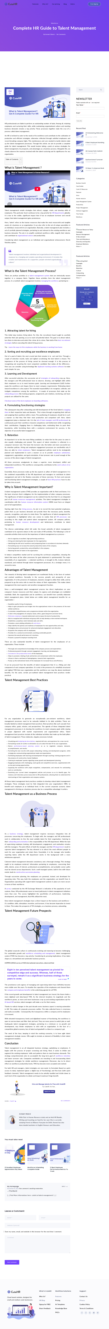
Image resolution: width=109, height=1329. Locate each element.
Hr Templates (60, 1304)
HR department (58, 847)
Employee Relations (82, 244)
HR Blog (42, 1300)
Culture (78, 270)
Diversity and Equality (83, 241)
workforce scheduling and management (40, 953)
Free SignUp (94, 4)
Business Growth (81, 183)
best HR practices (54, 480)
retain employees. (24, 450)
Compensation (80, 275)
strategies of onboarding (50, 378)
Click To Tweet (62, 979)
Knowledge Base (61, 1308)
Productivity (79, 204)
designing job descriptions (26, 741)
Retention (79, 268)
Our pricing (56, 4)
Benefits (78, 266)
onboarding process (12, 394)
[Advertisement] (54, 64)
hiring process (27, 509)
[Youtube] (93, 1312)
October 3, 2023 (91, 170)
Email (78, 113)
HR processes (62, 517)
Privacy (82, 1300)
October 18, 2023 (91, 162)
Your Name (80, 105)
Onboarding (80, 273)
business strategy (16, 834)
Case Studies (79, 186)
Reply (63, 1186)
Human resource (81, 198)
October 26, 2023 (91, 153)
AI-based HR (9, 1002)
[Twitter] (97, 1312)
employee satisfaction (62, 453)
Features (35, 4)
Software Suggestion (82, 211)
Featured (78, 192)
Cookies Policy (85, 1304)
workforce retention (63, 1056)
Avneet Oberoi (50, 34)
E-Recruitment (80, 237)
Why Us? (45, 4)
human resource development (27, 522)
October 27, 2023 (91, 145)
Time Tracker (79, 214)
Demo (73, 4)
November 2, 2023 (91, 137)
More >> (79, 246)
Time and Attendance (83, 239)
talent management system (39, 276)
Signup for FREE (44, 1304)
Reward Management (83, 234)
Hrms (77, 195)
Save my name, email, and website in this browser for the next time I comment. (33, 1232)
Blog (65, 4)
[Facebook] (81, 1312)
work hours (36, 623)
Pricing (57, 1300)
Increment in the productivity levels (19, 653)
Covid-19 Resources (81, 189)
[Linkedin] (89, 1312)
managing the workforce (50, 281)
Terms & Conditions (87, 1308)
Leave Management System (84, 201)
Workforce (54, 23)
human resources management (24, 499)
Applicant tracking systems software (51, 366)
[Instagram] (85, 1312)
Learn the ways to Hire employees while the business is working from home (35, 347)
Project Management (82, 207)
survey (8, 889)
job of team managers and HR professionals (52, 420)
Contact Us (84, 1296)
